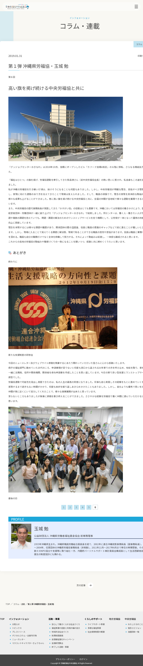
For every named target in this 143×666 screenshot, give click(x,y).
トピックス (17, 628)
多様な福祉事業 (94, 628)
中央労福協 (130, 619)
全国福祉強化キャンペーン (63, 639)
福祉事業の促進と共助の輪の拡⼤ (66, 628)
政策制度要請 (57, 635)
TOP (2, 619)
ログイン (83, 659)
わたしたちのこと (135, 624)
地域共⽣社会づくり (60, 631)
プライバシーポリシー (65, 659)
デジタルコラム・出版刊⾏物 (24, 635)
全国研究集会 (57, 643)
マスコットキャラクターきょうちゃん (28, 643)
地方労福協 (114, 619)
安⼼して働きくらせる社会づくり (66, 624)
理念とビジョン (134, 628)
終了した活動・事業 (60, 646)
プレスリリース (18, 631)
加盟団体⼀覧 (133, 631)
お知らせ (16, 624)
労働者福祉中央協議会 (69, 663)
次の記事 (81, 585)
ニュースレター (18, 639)
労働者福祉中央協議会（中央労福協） (22, 7)
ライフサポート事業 (96, 624)
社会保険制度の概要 (96, 631)
